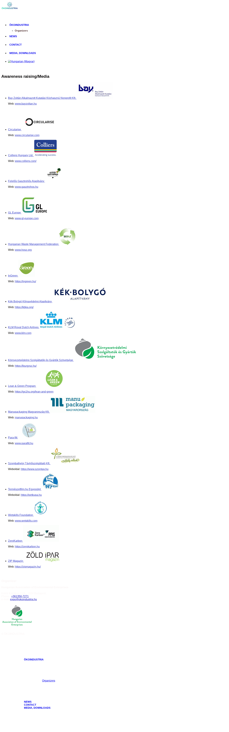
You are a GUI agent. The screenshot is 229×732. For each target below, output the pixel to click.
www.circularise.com (27, 135)
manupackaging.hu (26, 417)
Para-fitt (13, 437)
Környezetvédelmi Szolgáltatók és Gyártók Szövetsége (41, 360)
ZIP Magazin (16, 561)
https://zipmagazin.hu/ (28, 566)
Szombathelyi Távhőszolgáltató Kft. (29, 463)
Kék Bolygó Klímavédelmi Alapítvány (30, 301)
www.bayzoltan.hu (26, 103)
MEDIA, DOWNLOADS (22, 53)
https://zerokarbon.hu (27, 546)
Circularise (15, 129)
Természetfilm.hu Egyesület (24, 489)
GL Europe (14, 212)
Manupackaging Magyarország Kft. (29, 411)
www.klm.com (23, 333)
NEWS (13, 36)
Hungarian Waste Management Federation (33, 244)
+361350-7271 (20, 596)
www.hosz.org (23, 249)
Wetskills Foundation (21, 515)
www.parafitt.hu (24, 443)
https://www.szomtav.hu (34, 469)
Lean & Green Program (22, 386)
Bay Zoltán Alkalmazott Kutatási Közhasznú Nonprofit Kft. (42, 98)
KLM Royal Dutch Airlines (23, 327)
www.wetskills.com (26, 520)
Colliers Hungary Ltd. (21, 155)
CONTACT (15, 44)
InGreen (13, 275)
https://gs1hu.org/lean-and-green (34, 391)
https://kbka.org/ (24, 307)
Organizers (21, 30)
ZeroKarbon (15, 540)
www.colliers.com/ (25, 161)
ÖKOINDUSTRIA (19, 24)
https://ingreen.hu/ (25, 281)
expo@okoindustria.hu (23, 599)
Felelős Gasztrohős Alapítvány (26, 181)
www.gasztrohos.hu (26, 186)
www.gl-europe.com (27, 218)
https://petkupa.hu (31, 494)
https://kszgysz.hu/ (26, 365)
